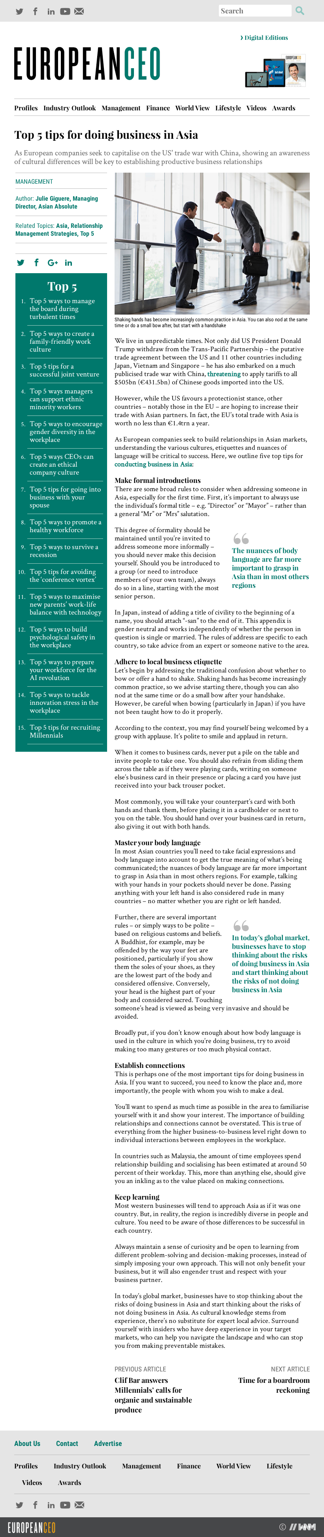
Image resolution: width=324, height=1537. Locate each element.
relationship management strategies (59, 229)
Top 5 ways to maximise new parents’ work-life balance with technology (65, 604)
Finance (158, 107)
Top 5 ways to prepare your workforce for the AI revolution (63, 670)
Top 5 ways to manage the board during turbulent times (62, 308)
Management (121, 107)
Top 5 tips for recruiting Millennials (65, 731)
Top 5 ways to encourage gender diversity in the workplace (66, 431)
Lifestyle (228, 107)
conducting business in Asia (153, 463)
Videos (257, 107)
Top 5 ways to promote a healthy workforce (66, 526)
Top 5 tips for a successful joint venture (64, 370)
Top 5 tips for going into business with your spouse (65, 497)
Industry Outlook (69, 107)
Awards (284, 107)
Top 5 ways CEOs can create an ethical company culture (62, 464)
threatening (224, 373)
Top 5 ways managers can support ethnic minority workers (61, 399)
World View (192, 107)
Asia (62, 225)
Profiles (26, 107)
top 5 (87, 233)
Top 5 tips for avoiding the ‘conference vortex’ (63, 575)
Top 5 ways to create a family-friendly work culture (62, 341)
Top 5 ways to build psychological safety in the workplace (62, 637)
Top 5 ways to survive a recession (64, 551)
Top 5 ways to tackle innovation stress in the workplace (64, 702)
